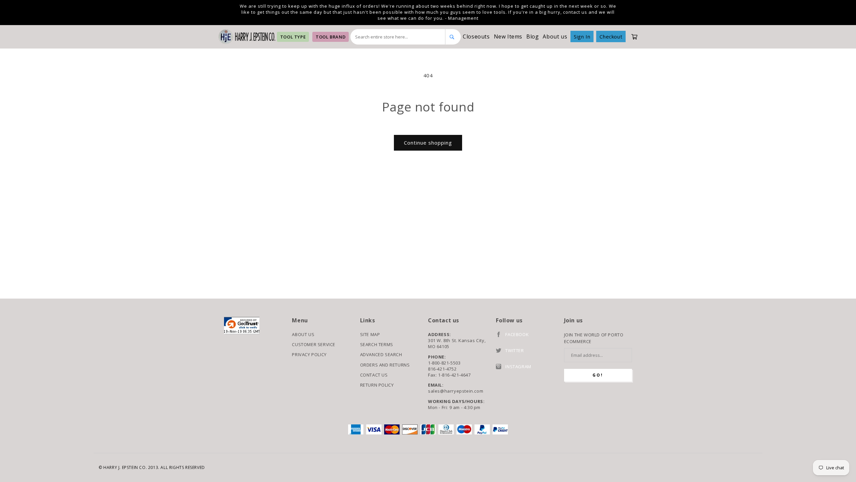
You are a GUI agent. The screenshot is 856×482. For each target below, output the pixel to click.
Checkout (611, 36)
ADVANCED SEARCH (381, 354)
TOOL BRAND (330, 37)
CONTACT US (374, 375)
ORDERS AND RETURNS (385, 365)
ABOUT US (303, 334)
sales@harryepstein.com (455, 391)
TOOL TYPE (293, 37)
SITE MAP (370, 334)
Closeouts (476, 36)
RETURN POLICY (377, 385)
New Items (508, 36)
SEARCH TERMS (376, 344)
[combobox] (397, 37)
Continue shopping (428, 142)
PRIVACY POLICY (309, 354)
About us (555, 36)
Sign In (582, 36)
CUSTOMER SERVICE (313, 344)
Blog (532, 36)
